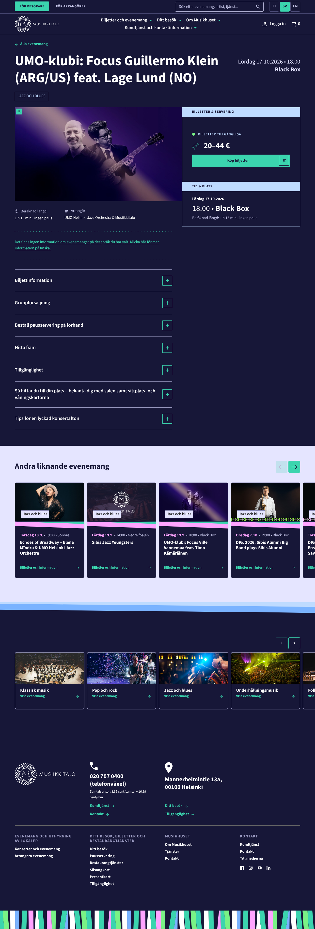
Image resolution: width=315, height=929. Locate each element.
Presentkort (100, 877)
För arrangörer (71, 6)
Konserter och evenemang (37, 849)
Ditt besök (174, 806)
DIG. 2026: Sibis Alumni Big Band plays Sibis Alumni (262, 545)
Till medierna (251, 858)
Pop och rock (104, 691)
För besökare (32, 6)
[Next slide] (294, 467)
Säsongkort (100, 870)
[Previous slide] (281, 467)
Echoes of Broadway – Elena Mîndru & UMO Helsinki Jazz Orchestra (47, 548)
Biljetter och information (38, 567)
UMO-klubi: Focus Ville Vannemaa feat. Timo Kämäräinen (185, 548)
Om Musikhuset (178, 845)
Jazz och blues (31, 96)
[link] (295, 24)
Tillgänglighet (177, 814)
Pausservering (102, 856)
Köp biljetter (238, 160)
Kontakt (97, 814)
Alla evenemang (34, 44)
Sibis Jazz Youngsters (112, 543)
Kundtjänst (99, 806)
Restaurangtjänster (106, 863)
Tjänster (172, 851)
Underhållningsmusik (257, 691)
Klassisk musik (34, 691)
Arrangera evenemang (34, 856)
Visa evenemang (32, 696)
